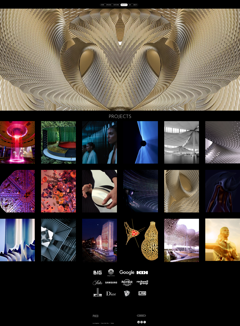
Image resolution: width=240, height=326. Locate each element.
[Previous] (7, 59)
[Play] (182, 4)
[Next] (233, 59)
